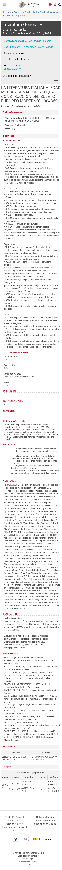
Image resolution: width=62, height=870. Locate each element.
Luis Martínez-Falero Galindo (36, 47)
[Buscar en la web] (59, 4)
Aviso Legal (28, 859)
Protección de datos (28, 862)
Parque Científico (14, 823)
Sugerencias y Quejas (45, 823)
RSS (31, 865)
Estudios (18, 12)
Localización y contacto (28, 856)
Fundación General (14, 817)
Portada (7, 12)
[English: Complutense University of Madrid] (50, 4)
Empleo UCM (14, 820)
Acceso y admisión (14, 53)
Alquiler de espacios (45, 820)
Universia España (45, 817)
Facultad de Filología (39, 41)
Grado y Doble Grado (35, 12)
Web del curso (12, 65)
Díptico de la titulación (18, 75)
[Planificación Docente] (56, 82)
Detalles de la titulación (17, 59)
